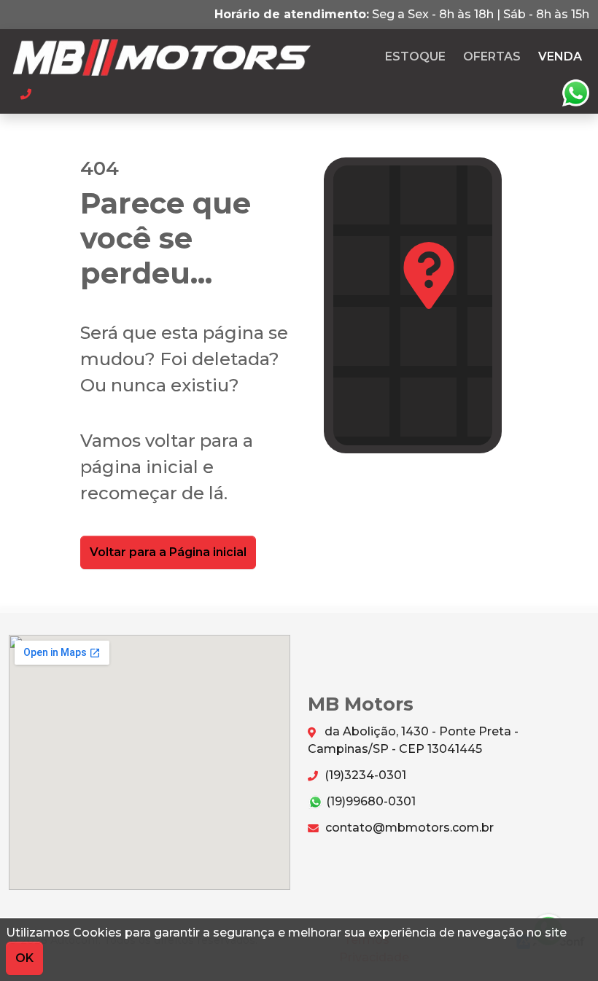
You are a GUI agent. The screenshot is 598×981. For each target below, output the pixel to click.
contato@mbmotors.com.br (408, 828)
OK (24, 958)
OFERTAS (492, 56)
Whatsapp (575, 93)
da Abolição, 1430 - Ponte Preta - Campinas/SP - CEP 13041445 (413, 740)
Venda (560, 56)
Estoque (415, 56)
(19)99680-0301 (369, 801)
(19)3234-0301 (364, 775)
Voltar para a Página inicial (168, 552)
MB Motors (187, 57)
